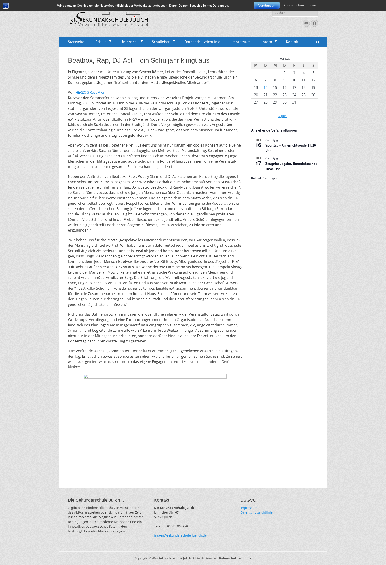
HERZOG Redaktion (91, 92)
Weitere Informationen (299, 5)
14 (266, 87)
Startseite (76, 41)
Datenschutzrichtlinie (202, 41)
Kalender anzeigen (264, 178)
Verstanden (266, 5)
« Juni (282, 115)
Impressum (241, 41)
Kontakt (292, 41)
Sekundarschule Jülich (175, 558)
